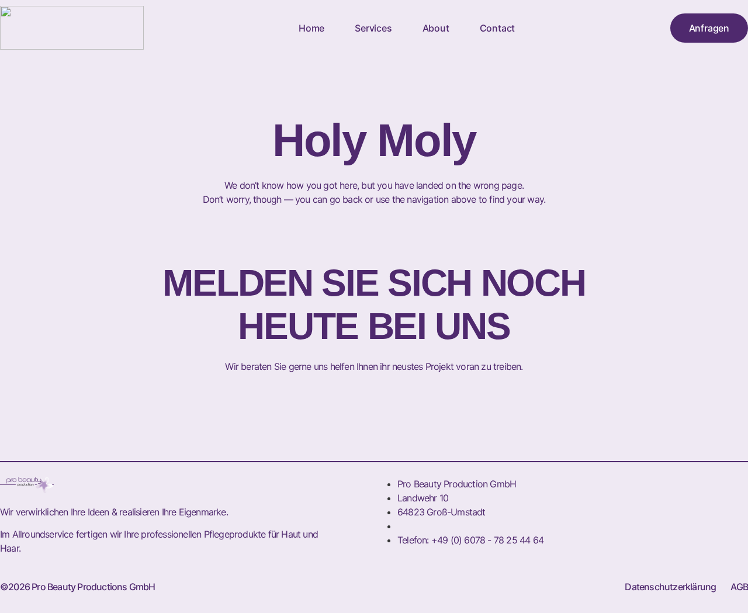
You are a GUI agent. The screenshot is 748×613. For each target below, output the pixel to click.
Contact (497, 28)
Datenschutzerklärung (670, 587)
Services (373, 28)
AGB (739, 587)
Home (311, 28)
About (436, 28)
